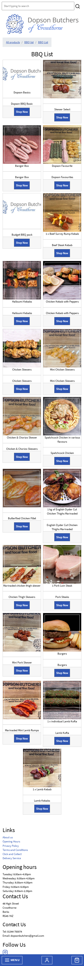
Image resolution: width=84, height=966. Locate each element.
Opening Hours (11, 841)
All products (13, 42)
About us (8, 837)
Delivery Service (12, 858)
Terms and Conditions (15, 850)
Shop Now (22, 111)
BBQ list (29, 42)
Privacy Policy (11, 845)
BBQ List (43, 42)
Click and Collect (12, 854)
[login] (42, 24)
